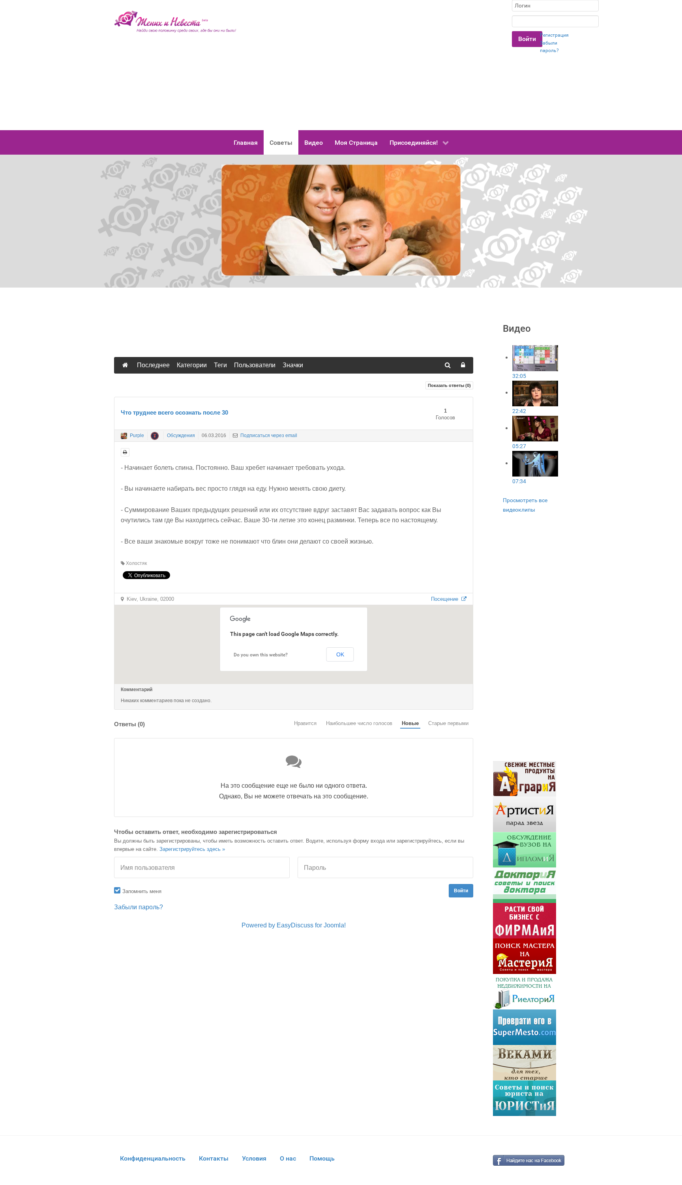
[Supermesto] (524, 1027)
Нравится (305, 723)
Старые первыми (448, 723)
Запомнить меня (141, 891)
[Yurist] (524, 1098)
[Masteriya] (524, 956)
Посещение (446, 599)
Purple (137, 435)
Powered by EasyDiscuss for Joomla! (294, 925)
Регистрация (554, 35)
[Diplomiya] (524, 849)
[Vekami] (524, 1062)
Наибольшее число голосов (359, 723)
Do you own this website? (261, 655)
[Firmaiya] (524, 920)
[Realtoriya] (524, 991)
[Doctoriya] (524, 885)
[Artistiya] (524, 814)
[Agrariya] (524, 778)
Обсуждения (181, 435)
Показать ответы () (449, 385)
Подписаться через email (268, 435)
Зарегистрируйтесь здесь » (192, 849)
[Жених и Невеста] (175, 22)
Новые (410, 723)
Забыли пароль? (138, 907)
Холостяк (136, 563)
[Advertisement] (374, 65)
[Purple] (124, 436)
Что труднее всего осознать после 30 (174, 412)
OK (340, 654)
